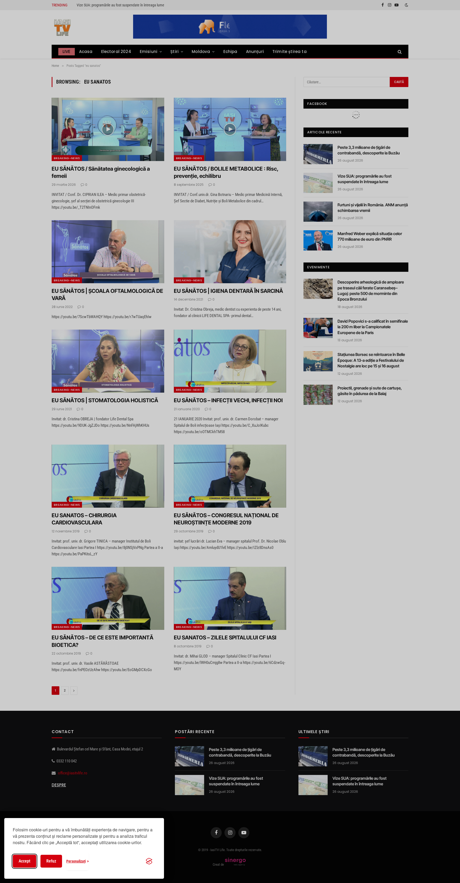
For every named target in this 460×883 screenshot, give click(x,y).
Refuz (51, 861)
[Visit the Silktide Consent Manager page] (149, 861)
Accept (24, 861)
